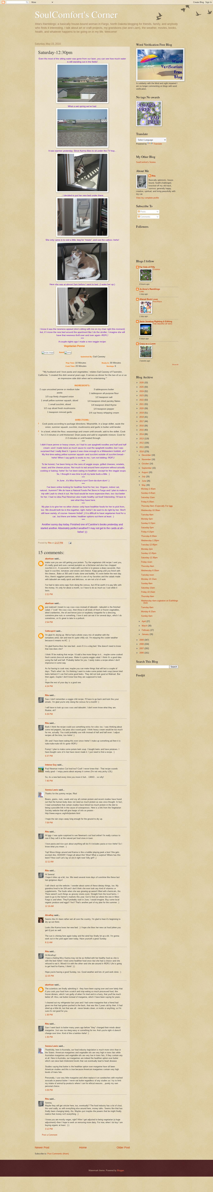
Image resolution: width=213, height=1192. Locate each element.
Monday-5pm (147, 519)
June (144, 481)
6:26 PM (49, 714)
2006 (141, 653)
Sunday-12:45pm (148, 553)
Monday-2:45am (148, 489)
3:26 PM (49, 1090)
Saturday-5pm (147, 527)
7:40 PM (49, 781)
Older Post (123, 1147)
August (145, 472)
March (145, 626)
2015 (141, 430)
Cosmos (156, 269)
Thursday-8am (147, 566)
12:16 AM (49, 906)
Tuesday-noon (147, 575)
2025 (141, 387)
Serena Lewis (51, 790)
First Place (157, 302)
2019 (141, 413)
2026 (141, 382)
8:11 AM (48, 942)
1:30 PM (49, 1015)
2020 (141, 408)
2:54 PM (49, 622)
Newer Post (42, 1147)
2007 (141, 648)
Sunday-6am (146, 616)
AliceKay (49, 915)
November (147, 459)
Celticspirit (50, 631)
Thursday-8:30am (149, 536)
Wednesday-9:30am (150, 570)
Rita (47, 695)
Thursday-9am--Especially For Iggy (157, 506)
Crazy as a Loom (147, 344)
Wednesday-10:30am (150, 510)
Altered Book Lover (148, 299)
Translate (158, 144)
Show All (175, 364)
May (144, 485)
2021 (141, 404)
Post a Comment (49, 1135)
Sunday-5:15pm (148, 523)
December (147, 455)
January (146, 634)
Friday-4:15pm (147, 532)
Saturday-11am (148, 497)
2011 (141, 447)
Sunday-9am (146, 583)
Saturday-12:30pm (149, 557)
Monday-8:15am (148, 611)
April (144, 621)
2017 (141, 421)
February (146, 630)
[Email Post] (70, 543)
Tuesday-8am (147, 514)
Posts (143, 211)
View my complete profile (147, 198)
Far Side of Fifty (147, 267)
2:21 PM (49, 594)
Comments (145, 217)
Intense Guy (51, 765)
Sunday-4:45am (148, 493)
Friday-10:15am (148, 592)
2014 (141, 434)
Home (83, 1147)
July (144, 476)
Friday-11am (146, 562)
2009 (141, 640)
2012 (141, 443)
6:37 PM (49, 756)
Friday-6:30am (147, 502)
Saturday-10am (148, 588)
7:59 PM (49, 822)
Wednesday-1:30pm (150, 540)
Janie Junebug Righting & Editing (155, 321)
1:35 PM (49, 1037)
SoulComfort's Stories (146, 162)
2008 (141, 644)
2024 (141, 391)
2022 (141, 400)
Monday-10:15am (149, 579)
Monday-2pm (147, 549)
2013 (141, 438)
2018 (141, 417)
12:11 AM (49, 862)
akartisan (49, 559)
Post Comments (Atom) (58, 1153)
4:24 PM (49, 686)
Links (141, 291)
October (146, 463)
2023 (141, 395)
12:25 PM (49, 976)
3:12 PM (49, 1129)
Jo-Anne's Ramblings (149, 289)
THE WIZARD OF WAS (162, 324)
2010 (141, 451)
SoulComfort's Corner (76, 14)
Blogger (120, 1170)
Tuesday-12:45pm (149, 545)
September (147, 468)
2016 (141, 426)
